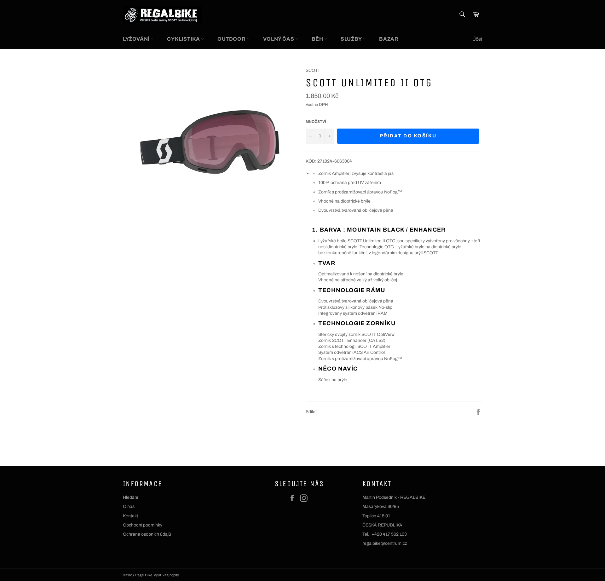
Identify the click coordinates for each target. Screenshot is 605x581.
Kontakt (130, 516)
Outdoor (232, 39)
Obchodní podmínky (142, 525)
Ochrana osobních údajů (147, 534)
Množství (316, 121)
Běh (318, 39)
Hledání (130, 497)
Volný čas (279, 39)
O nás (129, 506)
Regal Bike (143, 575)
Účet (477, 39)
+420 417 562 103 (389, 534)
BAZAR (388, 39)
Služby (352, 39)
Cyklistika (184, 39)
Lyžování (137, 39)
